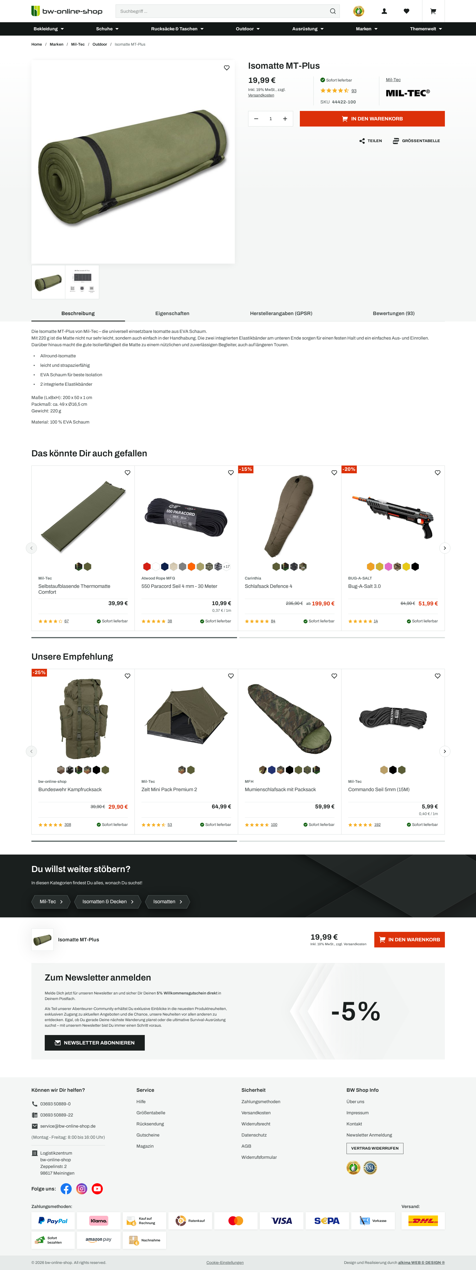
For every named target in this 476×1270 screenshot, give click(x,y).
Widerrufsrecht (255, 1124)
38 (170, 621)
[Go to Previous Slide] (31, 548)
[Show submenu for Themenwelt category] (440, 29)
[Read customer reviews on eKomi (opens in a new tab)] (358, 11)
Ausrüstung (305, 28)
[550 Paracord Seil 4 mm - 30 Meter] (186, 515)
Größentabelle (421, 141)
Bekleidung (46, 28)
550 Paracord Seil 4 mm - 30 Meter (179, 586)
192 (377, 825)
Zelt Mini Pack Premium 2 (169, 789)
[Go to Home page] (70, 11)
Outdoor (245, 28)
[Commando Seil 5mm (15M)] (393, 719)
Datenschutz (254, 1135)
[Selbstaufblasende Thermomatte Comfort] (83, 515)
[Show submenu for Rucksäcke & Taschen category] (202, 29)
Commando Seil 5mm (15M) (379, 789)
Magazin (145, 1146)
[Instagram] (81, 1188)
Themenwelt (423, 28)
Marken (364, 28)
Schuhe (104, 28)
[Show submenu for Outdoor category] (258, 29)
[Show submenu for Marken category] (376, 29)
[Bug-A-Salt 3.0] (393, 515)
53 (170, 825)
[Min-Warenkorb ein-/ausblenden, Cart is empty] (433, 11)
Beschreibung (78, 313)
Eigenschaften (172, 313)
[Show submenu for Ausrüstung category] (322, 29)
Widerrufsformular (259, 1157)
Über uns (355, 1101)
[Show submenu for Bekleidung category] (62, 29)
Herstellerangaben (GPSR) (281, 313)
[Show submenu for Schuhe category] (117, 29)
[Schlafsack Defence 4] (290, 515)
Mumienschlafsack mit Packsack (280, 789)
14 (376, 621)
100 (274, 825)
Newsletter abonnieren (99, 1043)
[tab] (134, 637)
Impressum (358, 1112)
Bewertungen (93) (394, 313)
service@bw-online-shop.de (68, 1126)
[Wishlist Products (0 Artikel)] (406, 11)
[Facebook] (66, 1188)
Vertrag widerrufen (375, 1148)
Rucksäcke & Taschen (174, 28)
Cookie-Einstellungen (225, 1263)
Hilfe (141, 1101)
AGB (246, 1146)
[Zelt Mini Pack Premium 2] (186, 719)
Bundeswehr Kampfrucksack (70, 789)
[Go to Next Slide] (444, 548)
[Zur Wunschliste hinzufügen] (227, 68)
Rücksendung (150, 1124)
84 (273, 621)
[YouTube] (97, 1188)
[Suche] (333, 11)
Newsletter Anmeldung (369, 1135)
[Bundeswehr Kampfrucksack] (83, 719)
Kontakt (354, 1124)
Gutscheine (148, 1135)
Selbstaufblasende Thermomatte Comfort (74, 589)
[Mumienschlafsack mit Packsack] (290, 719)
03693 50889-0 (55, 1103)
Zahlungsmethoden (260, 1101)
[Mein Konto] (384, 11)
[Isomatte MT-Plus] (133, 162)
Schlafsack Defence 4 (268, 586)
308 (67, 825)
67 (66, 621)
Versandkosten (261, 95)
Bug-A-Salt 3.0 (364, 586)
